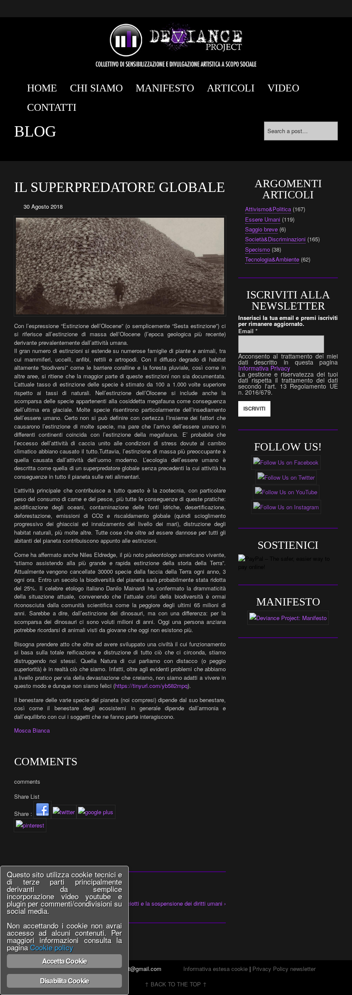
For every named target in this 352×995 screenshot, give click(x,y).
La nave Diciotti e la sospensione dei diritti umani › (163, 903)
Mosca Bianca (32, 730)
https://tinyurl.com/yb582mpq (151, 686)
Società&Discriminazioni (275, 239)
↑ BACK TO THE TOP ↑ (176, 984)
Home (42, 88)
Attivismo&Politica (268, 209)
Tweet (21, 842)
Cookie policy (51, 947)
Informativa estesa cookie (215, 969)
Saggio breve (261, 229)
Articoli (231, 88)
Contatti (51, 107)
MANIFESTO (165, 88)
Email (248, 331)
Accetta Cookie (64, 961)
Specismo (257, 249)
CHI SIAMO (96, 88)
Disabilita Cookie (64, 981)
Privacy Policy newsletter (284, 969)
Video (283, 88)
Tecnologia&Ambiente (272, 259)
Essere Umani (262, 219)
